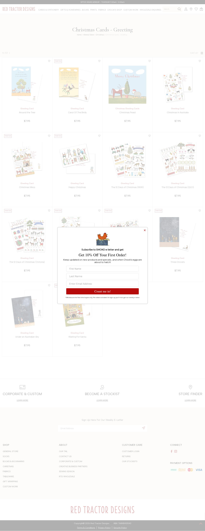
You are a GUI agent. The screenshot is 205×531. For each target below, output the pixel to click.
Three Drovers (178, 262)
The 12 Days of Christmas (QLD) (178, 187)
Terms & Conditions (86, 528)
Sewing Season (66, 471)
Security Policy (120, 528)
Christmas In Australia (178, 112)
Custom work (10, 486)
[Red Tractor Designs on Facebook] (171, 451)
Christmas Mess (27, 187)
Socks (6, 456)
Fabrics (7, 471)
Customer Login (130, 451)
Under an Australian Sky (27, 336)
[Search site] (179, 9)
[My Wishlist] (195, 9)
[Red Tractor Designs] (19, 9)
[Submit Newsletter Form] (143, 427)
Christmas (8, 466)
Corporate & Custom (70, 461)
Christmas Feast (127, 112)
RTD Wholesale (67, 476)
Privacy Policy (104, 528)
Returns (126, 456)
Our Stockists (129, 461)
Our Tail (63, 451)
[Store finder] (190, 9)
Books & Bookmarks (13, 461)
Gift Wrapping (10, 481)
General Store (10, 451)
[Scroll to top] (200, 523)
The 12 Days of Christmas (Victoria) (27, 262)
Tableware (8, 476)
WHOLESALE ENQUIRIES (150, 10)
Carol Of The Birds (77, 112)
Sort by (194, 53)
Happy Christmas (77, 187)
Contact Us (65, 456)
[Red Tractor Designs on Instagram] (175, 451)
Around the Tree (27, 112)
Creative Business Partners (73, 466)
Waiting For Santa (77, 336)
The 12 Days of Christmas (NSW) (127, 187)
